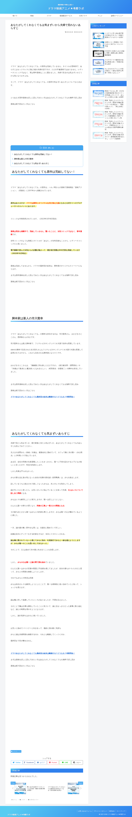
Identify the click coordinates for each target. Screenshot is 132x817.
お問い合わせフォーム (85, 811)
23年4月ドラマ (17, 751)
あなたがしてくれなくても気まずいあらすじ (31, 163)
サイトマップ (121, 811)
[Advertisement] (47, 48)
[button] (77, 762)
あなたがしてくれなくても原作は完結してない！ (33, 154)
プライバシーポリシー (100, 811)
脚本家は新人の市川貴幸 (23, 159)
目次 (45, 147)
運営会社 (112, 811)
